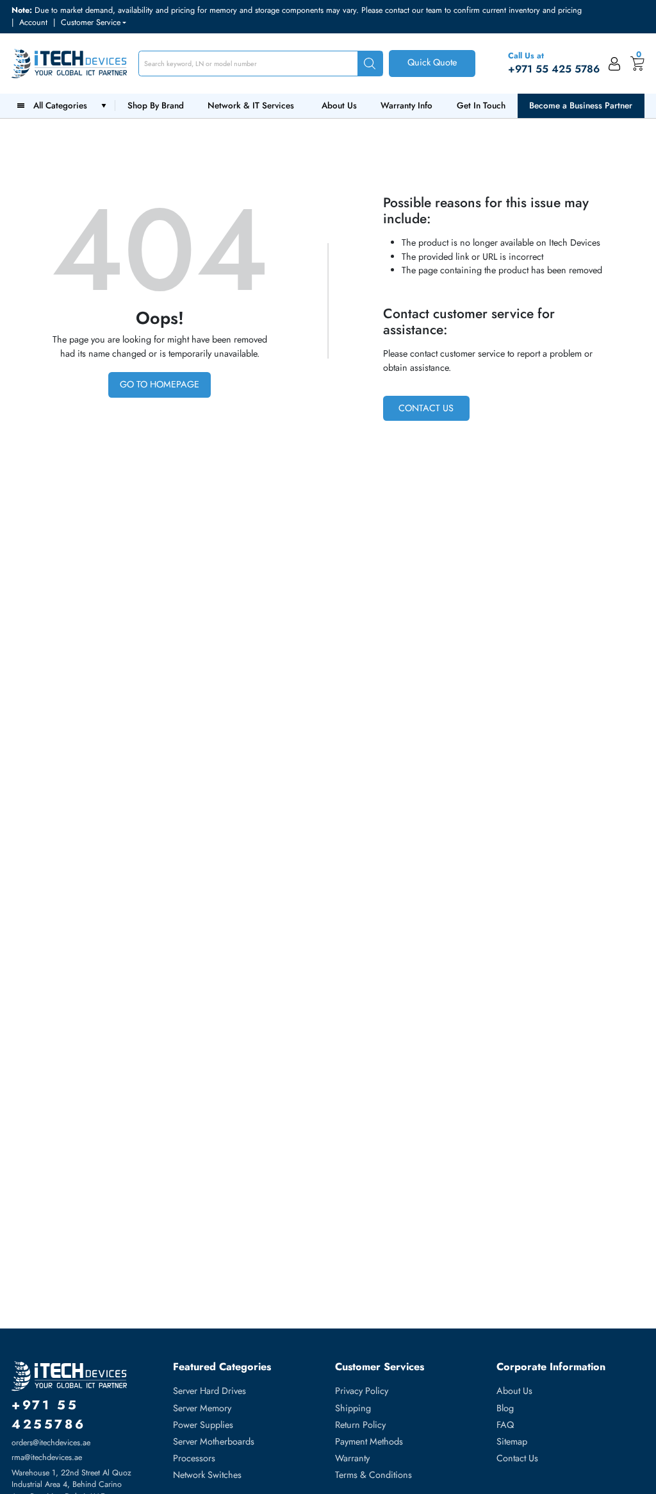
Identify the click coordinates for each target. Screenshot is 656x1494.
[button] (93, 23)
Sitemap (511, 1441)
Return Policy (360, 1424)
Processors (194, 1458)
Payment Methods (369, 1441)
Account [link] (33, 22)
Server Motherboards (213, 1441)
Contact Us (426, 408)
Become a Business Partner (580, 105)
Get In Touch (481, 105)
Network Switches (207, 1474)
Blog (505, 1408)
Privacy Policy (361, 1390)
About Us (339, 105)
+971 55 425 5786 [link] (554, 69)
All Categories (62, 105)
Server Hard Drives (209, 1390)
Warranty (352, 1458)
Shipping (353, 1408)
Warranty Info (406, 105)
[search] (370, 63)
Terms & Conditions (373, 1474)
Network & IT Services (251, 105)
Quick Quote (432, 62)
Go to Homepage (159, 384)
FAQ (505, 1424)
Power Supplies (203, 1424)
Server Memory (202, 1408)
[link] (615, 63)
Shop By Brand (155, 105)
